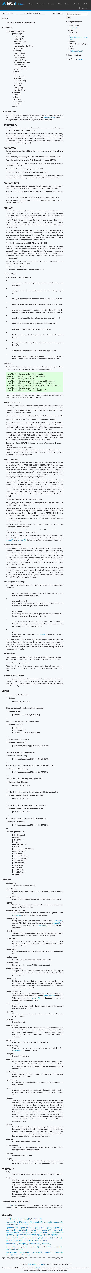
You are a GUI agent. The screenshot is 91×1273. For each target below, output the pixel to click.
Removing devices (11, 182)
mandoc (44, 1264)
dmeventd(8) (11, 1247)
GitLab (67, 4)
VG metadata (9, 654)
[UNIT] (10, 1178)
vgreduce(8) (10, 1235)
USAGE (5, 691)
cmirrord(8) (58, 1247)
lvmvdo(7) (10, 1255)
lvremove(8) (10, 1240)
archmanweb (32, 1264)
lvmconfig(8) (25, 1219)
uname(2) (9, 540)
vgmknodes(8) (57, 1232)
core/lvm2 (73, 28)
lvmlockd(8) (16, 1050)
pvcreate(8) (27, 1222)
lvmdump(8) (46, 1244)
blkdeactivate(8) (35, 1244)
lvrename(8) (20, 1240)
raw (81, 59)
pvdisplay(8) (38, 1222)
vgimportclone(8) (12, 1232)
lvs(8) (37, 1240)
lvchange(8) (19, 1238)
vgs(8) (39, 1235)
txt (79, 59)
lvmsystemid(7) (11, 1252)
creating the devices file (14, 675)
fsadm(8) (19, 1249)
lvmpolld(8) (23, 1247)
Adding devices (10, 147)
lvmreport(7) (25, 1252)
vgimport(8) (58, 1230)
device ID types (10, 274)
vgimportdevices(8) (29, 1232)
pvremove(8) (58, 1222)
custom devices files (12, 545)
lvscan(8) (43, 1240)
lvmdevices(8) (49, 117)
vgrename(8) (31, 1235)
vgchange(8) (38, 1228)
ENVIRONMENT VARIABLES (16, 1201)
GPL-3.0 (37, 1268)
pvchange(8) (11, 1222)
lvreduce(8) (58, 1238)
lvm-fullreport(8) (12, 1244)
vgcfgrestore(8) (26, 1228)
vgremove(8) (21, 1235)
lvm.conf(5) (22, 540)
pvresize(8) (10, 1224)
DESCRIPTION (9, 111)
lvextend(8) (49, 1238)
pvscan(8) (25, 1224)
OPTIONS (6, 879)
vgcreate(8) (58, 1228)
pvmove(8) (48, 1222)
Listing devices (10, 124)
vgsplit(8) (54, 1235)
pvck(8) (19, 1222)
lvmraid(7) (48, 1252)
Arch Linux (13, 3)
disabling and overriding (14, 582)
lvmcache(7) (37, 1252)
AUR (85, 4)
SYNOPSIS (7, 27)
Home (30, 4)
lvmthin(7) (59, 1252)
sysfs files (8, 363)
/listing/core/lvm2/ (76, 51)
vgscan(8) (46, 1235)
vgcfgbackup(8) (12, 1228)
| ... (11, 931)
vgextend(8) (46, 1230)
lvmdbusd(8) (10, 1249)
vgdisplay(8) (22, 1230)
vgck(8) (49, 1228)
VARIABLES (8, 1168)
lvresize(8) (30, 1240)
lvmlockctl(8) (46, 1247)
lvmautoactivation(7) (22, 1255)
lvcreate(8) (10, 1238)
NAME (5, 18)
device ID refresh (11, 459)
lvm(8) (12, 1205)
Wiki (59, 4)
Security (77, 4)
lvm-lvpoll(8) (23, 1244)
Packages (40, 4)
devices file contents (12, 402)
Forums (51, 4)
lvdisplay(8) (39, 1238)
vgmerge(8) (44, 1232)
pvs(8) (42, 634)
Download (83, 8)
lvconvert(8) (29, 1238)
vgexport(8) (34, 1230)
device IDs (8, 207)
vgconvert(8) (11, 1230)
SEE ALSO (7, 1215)
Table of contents (74, 55)
